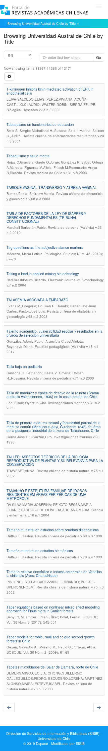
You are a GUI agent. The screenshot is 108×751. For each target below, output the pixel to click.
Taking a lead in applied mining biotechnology (43, 273)
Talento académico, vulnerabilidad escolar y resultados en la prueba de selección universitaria (54, 333)
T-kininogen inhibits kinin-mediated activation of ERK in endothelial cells (50, 91)
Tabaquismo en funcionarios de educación (40, 124)
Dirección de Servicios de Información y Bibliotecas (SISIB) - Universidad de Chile (54, 736)
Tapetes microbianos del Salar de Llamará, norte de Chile (52, 666)
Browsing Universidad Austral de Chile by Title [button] (42, 23)
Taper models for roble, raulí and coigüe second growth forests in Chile (51, 638)
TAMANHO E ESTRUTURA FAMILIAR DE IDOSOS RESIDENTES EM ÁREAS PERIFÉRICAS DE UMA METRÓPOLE (47, 494)
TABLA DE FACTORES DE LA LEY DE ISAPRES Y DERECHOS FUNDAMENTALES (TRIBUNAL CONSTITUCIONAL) (46, 217)
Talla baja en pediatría (24, 366)
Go (98, 57)
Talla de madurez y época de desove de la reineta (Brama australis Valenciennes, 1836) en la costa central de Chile (53, 394)
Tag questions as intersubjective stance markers (45, 247)
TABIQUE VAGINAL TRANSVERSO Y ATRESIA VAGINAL (52, 187)
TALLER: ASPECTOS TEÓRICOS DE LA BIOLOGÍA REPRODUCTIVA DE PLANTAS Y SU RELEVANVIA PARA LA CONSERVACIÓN (55, 460)
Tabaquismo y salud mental (28, 155)
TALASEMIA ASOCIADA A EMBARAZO (37, 299)
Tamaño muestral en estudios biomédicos (40, 550)
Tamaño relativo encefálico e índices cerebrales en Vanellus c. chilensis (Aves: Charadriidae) (54, 573)
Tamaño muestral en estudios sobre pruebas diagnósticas (53, 529)
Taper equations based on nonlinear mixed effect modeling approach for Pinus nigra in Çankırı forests (53, 609)
